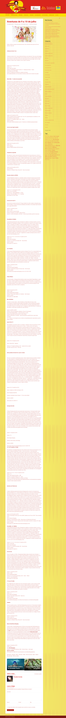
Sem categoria (47, 122)
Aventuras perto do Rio (49, 53)
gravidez (57, 148)
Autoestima (47, 48)
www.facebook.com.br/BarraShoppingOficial (26, 651)
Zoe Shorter (47, 159)
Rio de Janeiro (16, 655)
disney (53, 142)
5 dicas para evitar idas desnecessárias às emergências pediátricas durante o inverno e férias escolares (52, 36)
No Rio (27, 24)
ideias (46, 150)
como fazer (51, 139)
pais (50, 153)
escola (55, 145)
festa (46, 147)
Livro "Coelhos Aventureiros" (49, 89)
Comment (9, 691)
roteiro (55, 156)
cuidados (52, 140)
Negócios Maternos (48, 91)
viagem (54, 158)
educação (50, 144)
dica (46, 142)
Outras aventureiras (48, 96)
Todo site (46, 124)
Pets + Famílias (47, 105)
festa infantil (50, 147)
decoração (57, 140)
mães (52, 151)
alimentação (48, 136)
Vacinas (46, 127)
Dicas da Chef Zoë (48, 67)
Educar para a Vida (48, 70)
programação (9, 655)
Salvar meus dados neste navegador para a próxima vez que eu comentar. (21, 707)
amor (52, 136)
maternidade (48, 151)
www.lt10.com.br (14, 347)
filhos (25, 654)
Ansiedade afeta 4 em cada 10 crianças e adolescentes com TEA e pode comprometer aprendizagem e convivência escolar (52, 30)
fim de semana (29, 654)
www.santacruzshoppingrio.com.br (14, 599)
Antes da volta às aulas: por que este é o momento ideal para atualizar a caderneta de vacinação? (52, 24)
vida (57, 158)
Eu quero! (46, 79)
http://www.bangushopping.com (18, 445)
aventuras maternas (54, 137)
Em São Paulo (47, 74)
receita (58, 154)
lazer (34, 654)
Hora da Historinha (48, 86)
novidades (47, 153)
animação (9, 654)
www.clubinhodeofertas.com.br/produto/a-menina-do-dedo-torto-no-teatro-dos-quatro (23, 73)
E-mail (19, 702)
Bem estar (46, 58)
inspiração (50, 150)
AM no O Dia (47, 46)
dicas (17, 654)
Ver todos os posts (38, 673)
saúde (47, 158)
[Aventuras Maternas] (16, 6)
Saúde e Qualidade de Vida (49, 120)
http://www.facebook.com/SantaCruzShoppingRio (29, 599)
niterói (37, 654)
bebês (47, 139)
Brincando (47, 60)
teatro (51, 158)
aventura (47, 137)
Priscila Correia (18, 24)
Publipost (46, 115)
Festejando (47, 84)
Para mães (47, 98)
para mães (48, 154)
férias (54, 148)
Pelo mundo (47, 103)
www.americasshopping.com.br (24, 523)
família (58, 145)
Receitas (46, 117)
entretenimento (49, 145)
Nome (8, 702)
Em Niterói (24, 24)
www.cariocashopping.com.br (18, 539)
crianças (13, 654)
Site (30, 702)
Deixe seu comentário (33, 24)
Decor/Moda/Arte (48, 65)
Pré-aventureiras (47, 110)
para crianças (54, 153)
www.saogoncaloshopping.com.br (18, 271)
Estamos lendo (47, 77)
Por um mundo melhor (49, 108)
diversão (21, 654)
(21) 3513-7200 (28, 271)
